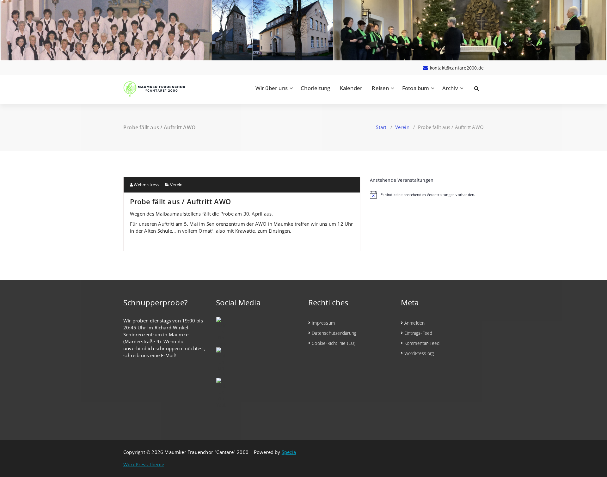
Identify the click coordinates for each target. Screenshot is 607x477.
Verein (402, 127)
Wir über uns (271, 88)
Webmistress (146, 184)
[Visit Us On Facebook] (257, 332)
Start (381, 127)
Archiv (450, 88)
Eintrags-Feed (418, 333)
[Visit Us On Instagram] (257, 362)
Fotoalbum (415, 88)
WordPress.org (419, 353)
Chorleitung (315, 88)
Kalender (351, 88)
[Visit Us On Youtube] (257, 393)
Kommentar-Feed (422, 343)
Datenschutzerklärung (334, 333)
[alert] (427, 195)
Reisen (380, 88)
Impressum (323, 323)
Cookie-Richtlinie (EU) (333, 343)
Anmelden (414, 323)
